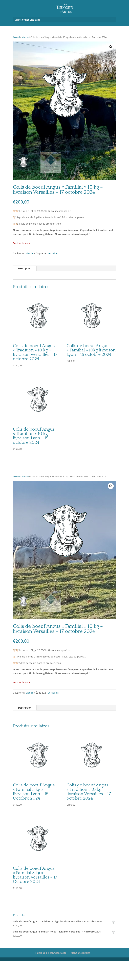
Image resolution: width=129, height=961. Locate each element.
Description (24, 268)
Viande (25, 37)
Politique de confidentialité (50, 952)
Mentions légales (80, 952)
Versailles (53, 253)
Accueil (16, 37)
